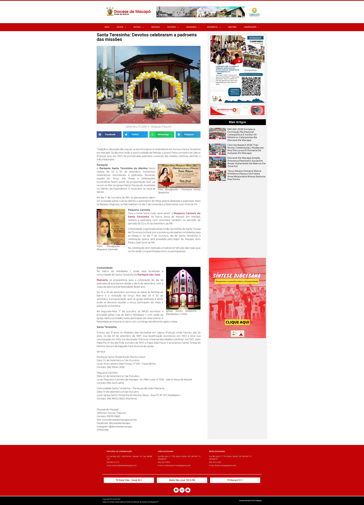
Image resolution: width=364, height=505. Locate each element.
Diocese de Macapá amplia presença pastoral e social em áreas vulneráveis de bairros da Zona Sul (246, 162)
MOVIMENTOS (212, 27)
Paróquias (155, 27)
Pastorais (171, 27)
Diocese (120, 27)
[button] (109, 134)
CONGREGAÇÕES (250, 27)
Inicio (107, 27)
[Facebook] (176, 490)
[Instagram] (182, 490)
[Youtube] (187, 490)
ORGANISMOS (191, 27)
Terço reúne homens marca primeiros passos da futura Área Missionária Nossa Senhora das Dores (246, 175)
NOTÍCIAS (137, 27)
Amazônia (232, 27)
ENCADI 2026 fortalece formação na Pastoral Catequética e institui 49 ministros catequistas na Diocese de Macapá (242, 135)
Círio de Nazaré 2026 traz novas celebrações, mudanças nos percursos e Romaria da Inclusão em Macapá (246, 149)
